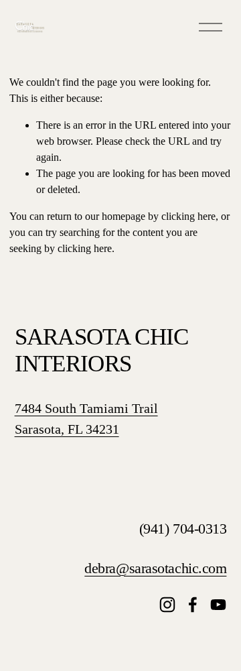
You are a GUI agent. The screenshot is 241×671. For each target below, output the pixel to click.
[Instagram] (167, 605)
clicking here (188, 216)
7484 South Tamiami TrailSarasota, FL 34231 (86, 418)
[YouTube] (218, 605)
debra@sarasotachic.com (155, 568)
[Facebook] (193, 605)
